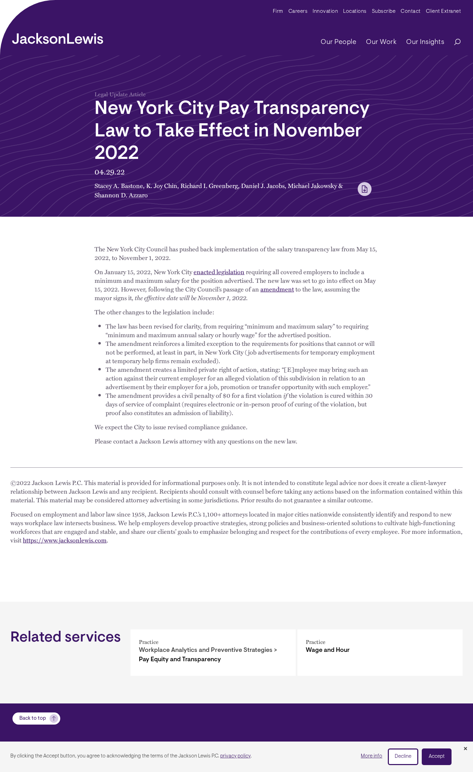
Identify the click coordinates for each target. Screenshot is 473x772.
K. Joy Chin (161, 185)
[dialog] (236, 757)
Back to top (32, 718)
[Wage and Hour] (380, 652)
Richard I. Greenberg (209, 185)
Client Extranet (443, 11)
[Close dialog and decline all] (465, 749)
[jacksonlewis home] (57, 36)
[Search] (454, 42)
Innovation (325, 11)
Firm (278, 11)
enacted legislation (219, 271)
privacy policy (235, 756)
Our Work (381, 42)
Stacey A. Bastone (119, 185)
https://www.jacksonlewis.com (65, 540)
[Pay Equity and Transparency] (213, 652)
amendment (277, 289)
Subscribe (384, 11)
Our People (338, 42)
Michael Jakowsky (312, 185)
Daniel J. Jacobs (263, 185)
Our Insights (425, 42)
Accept (437, 756)
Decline (403, 756)
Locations (355, 11)
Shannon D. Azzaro (121, 194)
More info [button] (371, 756)
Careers (298, 11)
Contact (411, 11)
